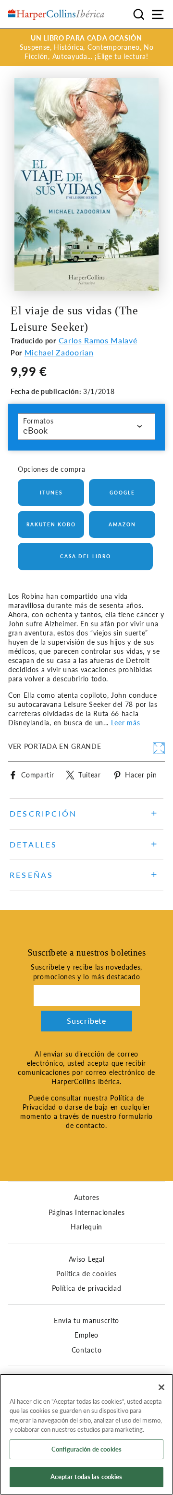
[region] (86, 1434)
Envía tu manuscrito (86, 1321)
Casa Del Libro (85, 556)
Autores (86, 1197)
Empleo (86, 1335)
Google (122, 492)
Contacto (86, 1350)
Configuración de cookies (86, 1449)
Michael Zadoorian (59, 352)
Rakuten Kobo (51, 524)
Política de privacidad (87, 1288)
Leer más (125, 723)
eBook (35, 430)
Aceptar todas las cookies (86, 1477)
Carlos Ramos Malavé (98, 340)
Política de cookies (86, 1274)
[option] (86, 47)
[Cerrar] (161, 1387)
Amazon (122, 524)
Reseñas (31, 874)
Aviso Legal (86, 1259)
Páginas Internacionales (87, 1212)
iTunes (51, 492)
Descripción (43, 813)
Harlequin (86, 1227)
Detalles (34, 844)
